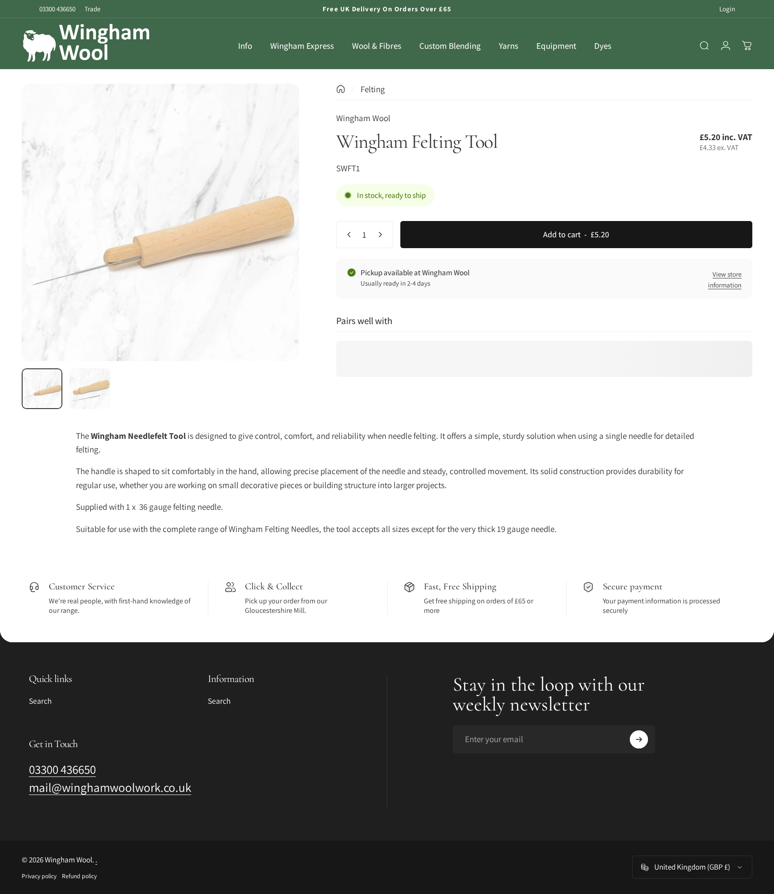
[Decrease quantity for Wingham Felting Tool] (347, 234)
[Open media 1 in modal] (160, 222)
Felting (373, 89)
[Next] (275, 241)
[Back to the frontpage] (340, 89)
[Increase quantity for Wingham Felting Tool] (382, 234)
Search (40, 701)
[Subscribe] (639, 739)
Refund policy (79, 876)
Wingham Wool (363, 118)
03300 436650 (57, 9)
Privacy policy (39, 876)
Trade (92, 9)
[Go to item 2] (90, 388)
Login (727, 9)
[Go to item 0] (42, 388)
